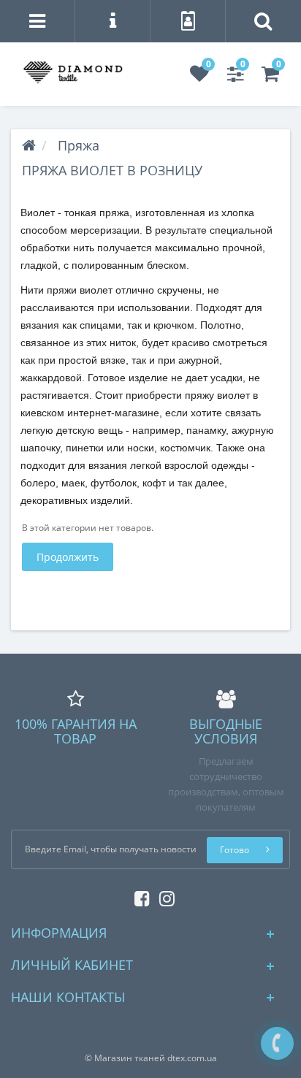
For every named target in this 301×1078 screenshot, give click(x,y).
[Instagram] (163, 896)
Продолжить (68, 557)
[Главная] (29, 145)
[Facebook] (138, 896)
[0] (199, 77)
